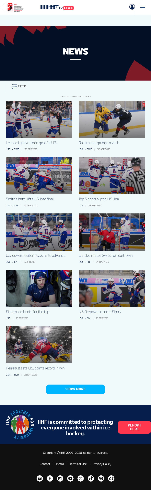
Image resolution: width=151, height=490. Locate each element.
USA (8, 149)
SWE (16, 149)
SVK (16, 205)
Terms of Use (78, 464)
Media (60, 464)
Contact (45, 464)
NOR (16, 375)
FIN (88, 318)
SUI (88, 262)
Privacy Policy (102, 464)
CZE (16, 262)
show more (75, 389)
